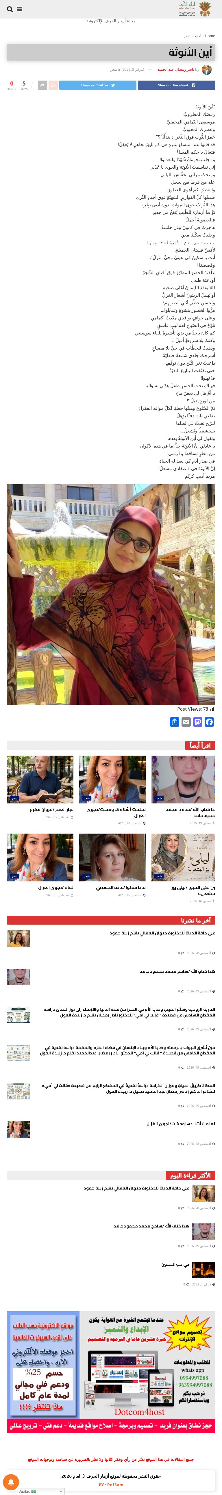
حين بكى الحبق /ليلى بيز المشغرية (194, 890)
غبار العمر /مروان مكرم (51, 809)
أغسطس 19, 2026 (202, 823)
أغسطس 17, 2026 (57, 817)
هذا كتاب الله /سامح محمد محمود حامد (192, 812)
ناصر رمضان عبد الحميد (176, 69)
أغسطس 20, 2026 (199, 953)
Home (210, 35)
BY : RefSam (111, 1484)
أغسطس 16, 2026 (202, 901)
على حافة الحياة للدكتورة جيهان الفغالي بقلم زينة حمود (162, 933)
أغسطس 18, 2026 (130, 823)
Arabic (25, 1491)
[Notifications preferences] (11, 1482)
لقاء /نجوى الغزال (55, 887)
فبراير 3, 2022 (133, 69)
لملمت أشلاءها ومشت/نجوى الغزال (116, 812)
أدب (198, 35)
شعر (187, 35)
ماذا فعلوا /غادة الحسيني (121, 887)
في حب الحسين (175, 1264)
